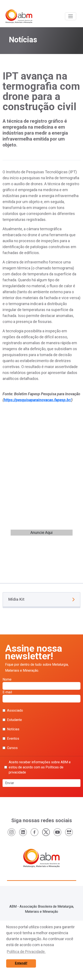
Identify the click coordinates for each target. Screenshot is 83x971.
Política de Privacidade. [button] (26, 951)
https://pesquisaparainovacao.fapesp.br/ (37, 400)
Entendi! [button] (21, 963)
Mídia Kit (16, 599)
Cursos (12, 748)
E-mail (7, 692)
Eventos (13, 738)
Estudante (14, 720)
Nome (7, 679)
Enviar (9, 783)
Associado (15, 710)
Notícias (13, 729)
